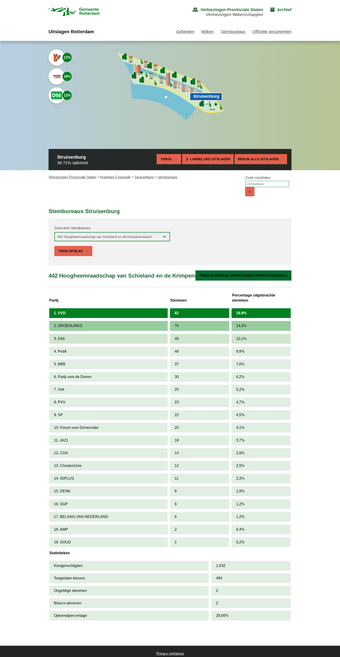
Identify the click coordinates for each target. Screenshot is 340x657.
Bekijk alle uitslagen (258, 159)
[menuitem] (223, 12)
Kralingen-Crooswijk (115, 177)
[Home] (74, 12)
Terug (166, 159)
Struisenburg (144, 177)
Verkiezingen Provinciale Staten (72, 177)
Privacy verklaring (170, 653)
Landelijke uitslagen (210, 159)
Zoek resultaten (258, 178)
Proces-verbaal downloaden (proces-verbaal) (243, 275)
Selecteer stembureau (72, 228)
